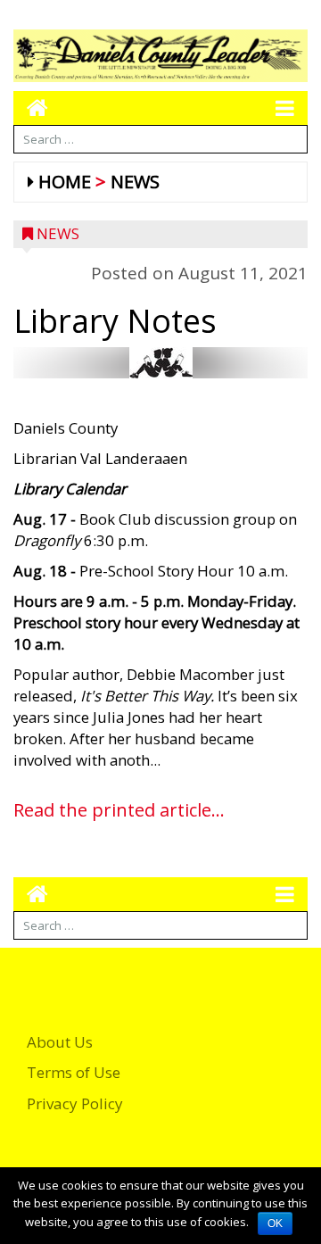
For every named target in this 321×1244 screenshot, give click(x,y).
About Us (60, 1042)
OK (275, 1223)
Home (64, 182)
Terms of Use (73, 1072)
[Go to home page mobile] (30, 107)
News (135, 182)
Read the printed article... (119, 810)
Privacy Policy (75, 1103)
